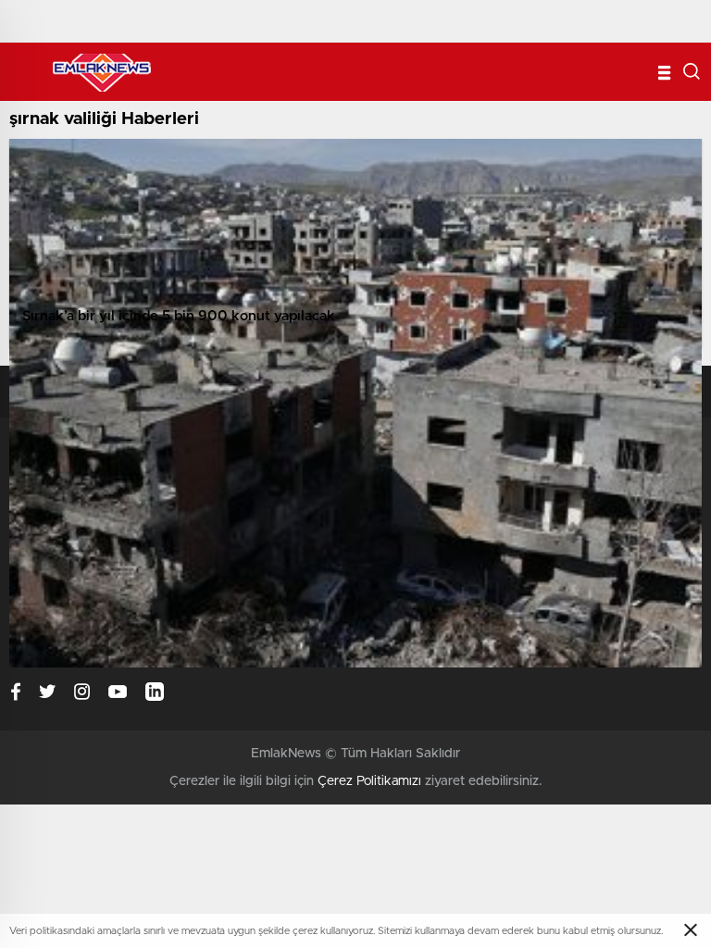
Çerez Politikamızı (369, 781)
